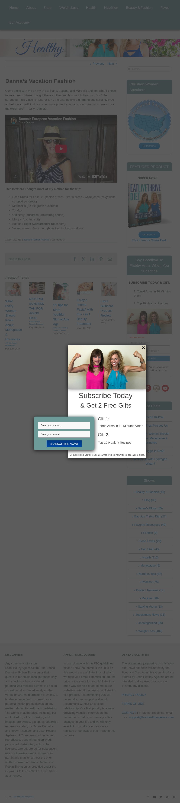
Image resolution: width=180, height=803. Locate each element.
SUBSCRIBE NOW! (64, 443)
